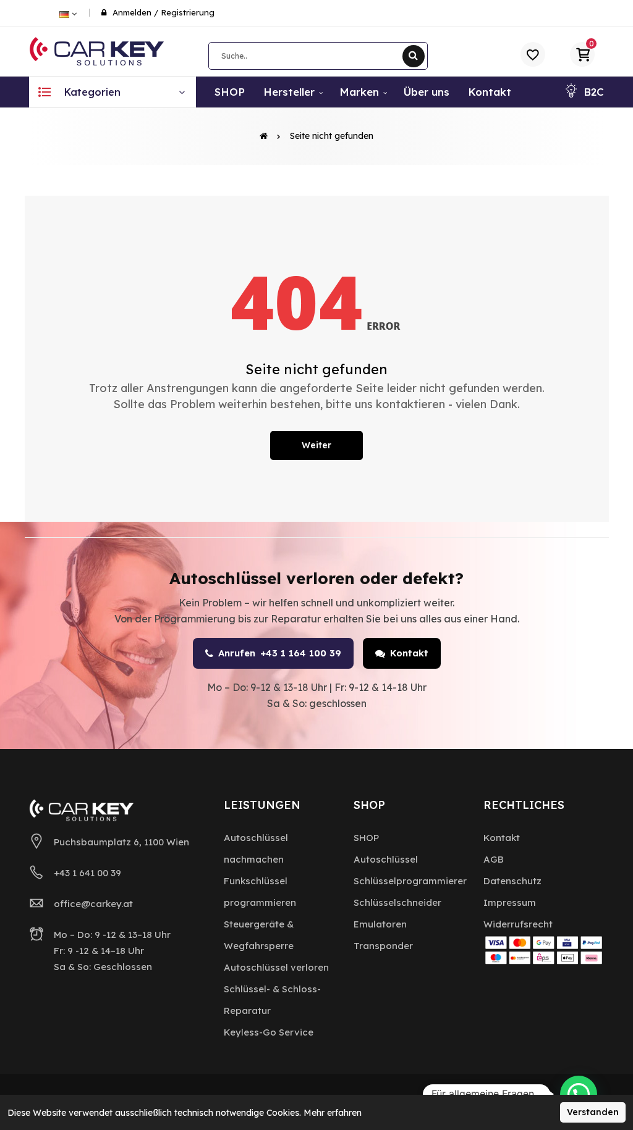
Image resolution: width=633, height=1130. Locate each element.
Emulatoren (380, 924)
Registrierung (188, 12)
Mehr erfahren (333, 1112)
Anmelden (132, 12)
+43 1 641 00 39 (87, 873)
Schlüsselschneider (397, 902)
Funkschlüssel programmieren (260, 891)
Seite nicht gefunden (331, 135)
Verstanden (593, 1112)
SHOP (366, 837)
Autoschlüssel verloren (276, 967)
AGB (493, 859)
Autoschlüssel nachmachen (256, 848)
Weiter (316, 445)
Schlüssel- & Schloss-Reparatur (272, 999)
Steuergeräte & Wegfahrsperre (259, 935)
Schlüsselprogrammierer (410, 881)
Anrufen (279, 653)
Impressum (509, 902)
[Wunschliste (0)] (532, 54)
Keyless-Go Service (268, 1032)
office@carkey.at (93, 904)
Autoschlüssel (386, 859)
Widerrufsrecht (518, 924)
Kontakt (409, 653)
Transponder (383, 946)
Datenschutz (512, 881)
